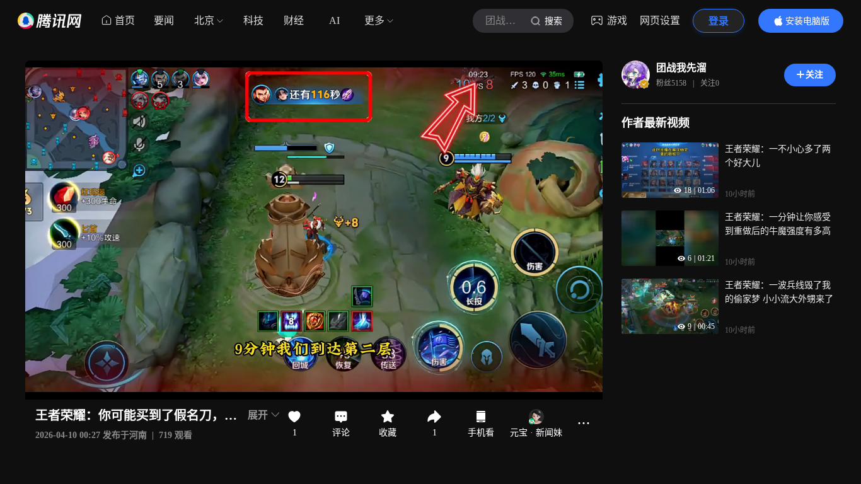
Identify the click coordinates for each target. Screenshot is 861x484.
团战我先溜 (681, 67)
